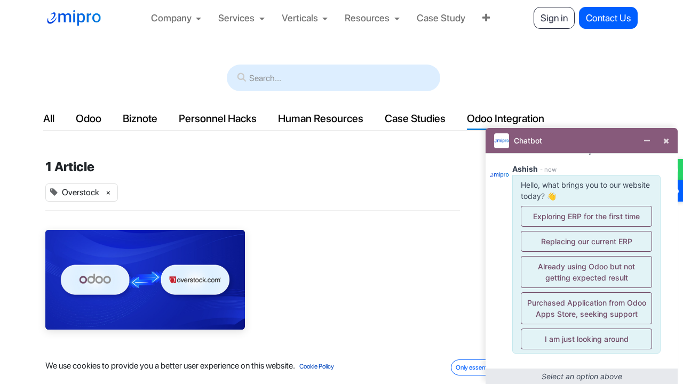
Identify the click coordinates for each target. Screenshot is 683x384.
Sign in (554, 17)
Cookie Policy (316, 366)
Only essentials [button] (476, 367)
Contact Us (608, 17)
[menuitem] (176, 17)
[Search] (241, 78)
